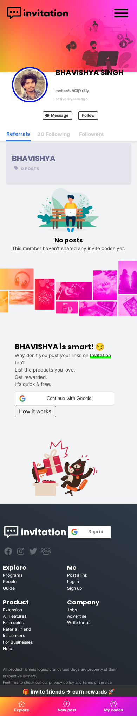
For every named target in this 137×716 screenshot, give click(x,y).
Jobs (72, 610)
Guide (9, 588)
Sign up (74, 588)
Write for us (78, 622)
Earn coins (13, 622)
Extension (12, 610)
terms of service (97, 682)
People (10, 581)
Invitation (100, 355)
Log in (73, 581)
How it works (35, 411)
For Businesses (18, 642)
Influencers (14, 635)
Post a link (77, 575)
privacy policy (61, 682)
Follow (88, 115)
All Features (14, 616)
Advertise (76, 616)
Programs (12, 575)
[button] (64, 399)
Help (7, 648)
